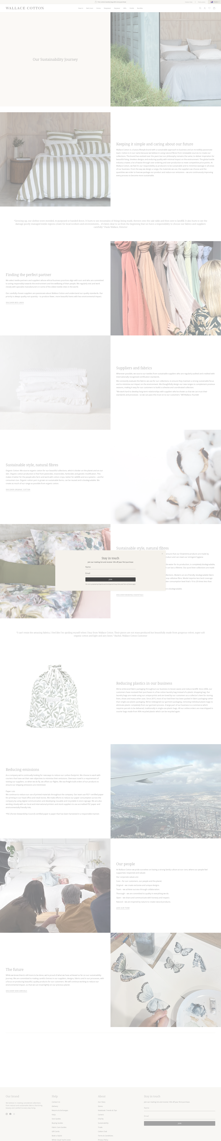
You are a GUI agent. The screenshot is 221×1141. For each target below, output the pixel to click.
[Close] (162, 554)
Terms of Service (127, 584)
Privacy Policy (117, 584)
